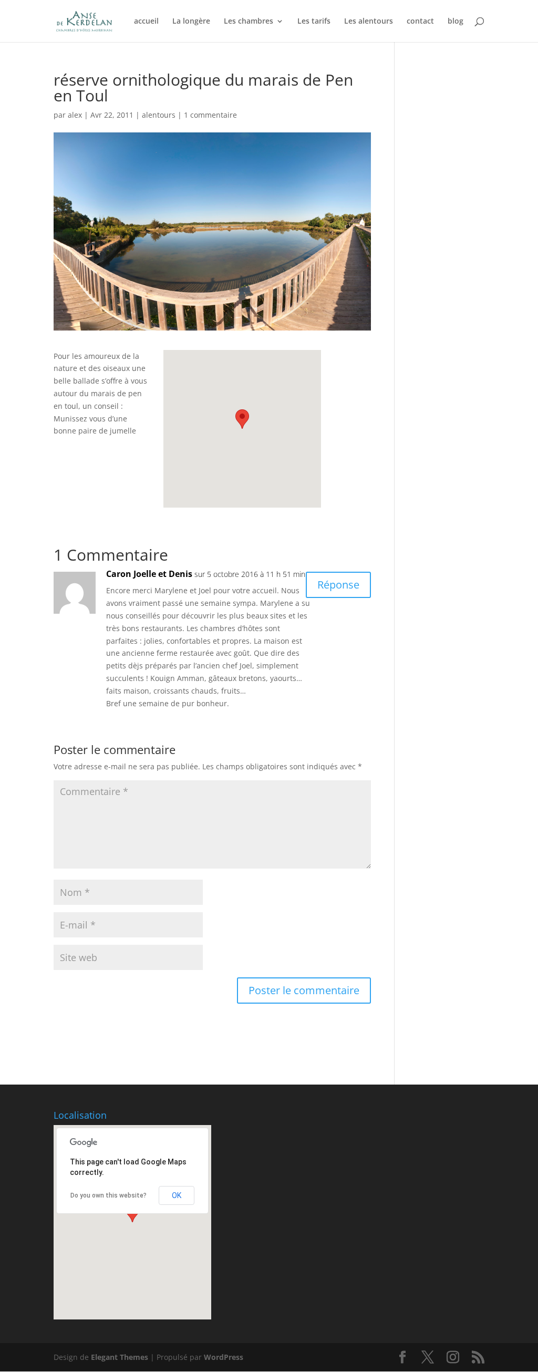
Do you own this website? (108, 1195)
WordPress (223, 1357)
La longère (191, 21)
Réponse (338, 584)
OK (176, 1195)
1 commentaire (210, 115)
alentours (158, 115)
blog (455, 21)
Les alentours (368, 21)
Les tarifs (313, 21)
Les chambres (248, 21)
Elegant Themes (119, 1357)
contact (420, 21)
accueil (146, 21)
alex (75, 115)
